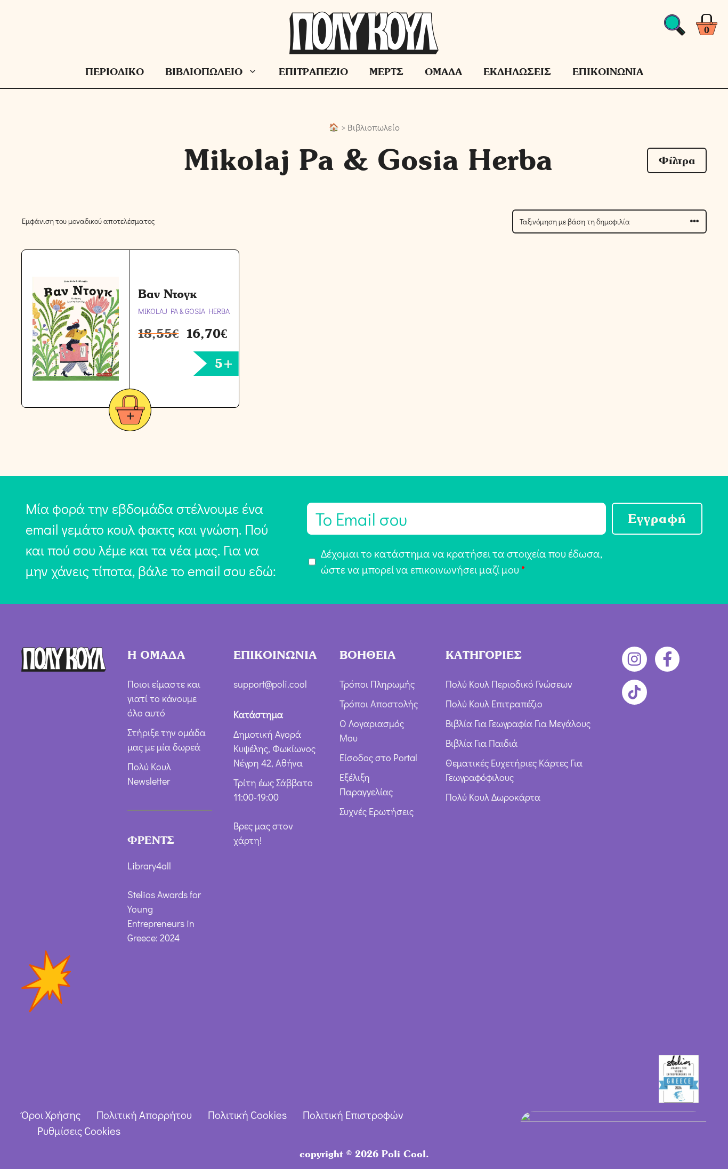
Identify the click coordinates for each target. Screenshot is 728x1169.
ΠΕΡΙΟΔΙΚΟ (114, 71)
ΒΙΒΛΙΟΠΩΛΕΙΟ (203, 71)
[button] (677, 160)
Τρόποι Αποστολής (378, 703)
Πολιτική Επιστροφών (353, 1115)
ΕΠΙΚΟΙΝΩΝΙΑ (607, 71)
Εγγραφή (657, 518)
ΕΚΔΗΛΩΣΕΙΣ (517, 71)
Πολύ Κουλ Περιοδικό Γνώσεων (509, 684)
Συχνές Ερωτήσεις (376, 811)
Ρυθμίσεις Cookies (78, 1131)
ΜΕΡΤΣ (386, 71)
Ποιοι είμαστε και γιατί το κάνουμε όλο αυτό (163, 698)
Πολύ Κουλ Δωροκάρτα (493, 797)
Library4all (149, 865)
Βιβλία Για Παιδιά (481, 743)
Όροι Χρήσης (50, 1115)
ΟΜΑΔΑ (443, 71)
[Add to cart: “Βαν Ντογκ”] (130, 412)
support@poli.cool (270, 684)
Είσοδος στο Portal (378, 757)
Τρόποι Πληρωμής (377, 684)
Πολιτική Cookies (247, 1115)
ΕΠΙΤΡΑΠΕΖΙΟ (313, 71)
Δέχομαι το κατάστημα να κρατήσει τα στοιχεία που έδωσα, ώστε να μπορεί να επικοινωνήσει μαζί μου (461, 561)
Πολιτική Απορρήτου (144, 1115)
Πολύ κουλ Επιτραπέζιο (494, 703)
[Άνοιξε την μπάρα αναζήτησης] (674, 28)
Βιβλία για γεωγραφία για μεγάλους (518, 723)
